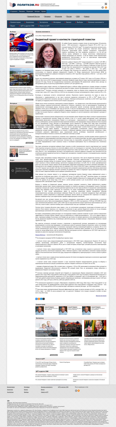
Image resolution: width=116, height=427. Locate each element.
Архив (43, 11)
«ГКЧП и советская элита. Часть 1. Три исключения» (98, 309)
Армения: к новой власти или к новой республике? (69, 334)
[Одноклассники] (39, 299)
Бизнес (68, 22)
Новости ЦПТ (45, 26)
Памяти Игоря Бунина (65, 362)
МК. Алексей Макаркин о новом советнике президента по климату (51, 379)
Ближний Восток (34, 16)
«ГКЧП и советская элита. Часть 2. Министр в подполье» (75, 309)
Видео (12, 26)
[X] (44, 299)
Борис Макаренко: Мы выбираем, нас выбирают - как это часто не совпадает (21, 126)
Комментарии (15, 22)
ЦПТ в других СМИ (27, 26)
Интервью (57, 22)
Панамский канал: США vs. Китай (20, 83)
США (78, 16)
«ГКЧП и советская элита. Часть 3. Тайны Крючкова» (51, 309)
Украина (47, 16)
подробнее (30, 62)
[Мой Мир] (41, 299)
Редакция (29, 11)
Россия (69, 16)
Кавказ (86, 16)
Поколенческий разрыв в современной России (43, 334)
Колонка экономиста (96, 22)
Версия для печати (101, 296)
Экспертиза (43, 22)
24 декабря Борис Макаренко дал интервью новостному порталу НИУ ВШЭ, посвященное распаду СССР (94, 364)
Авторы (37, 11)
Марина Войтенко (40, 235)
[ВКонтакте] (36, 299)
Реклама (22, 11)
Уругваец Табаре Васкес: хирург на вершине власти (94, 334)
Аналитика (30, 22)
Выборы (80, 22)
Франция (58, 16)
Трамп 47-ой (15, 49)
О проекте (13, 11)
